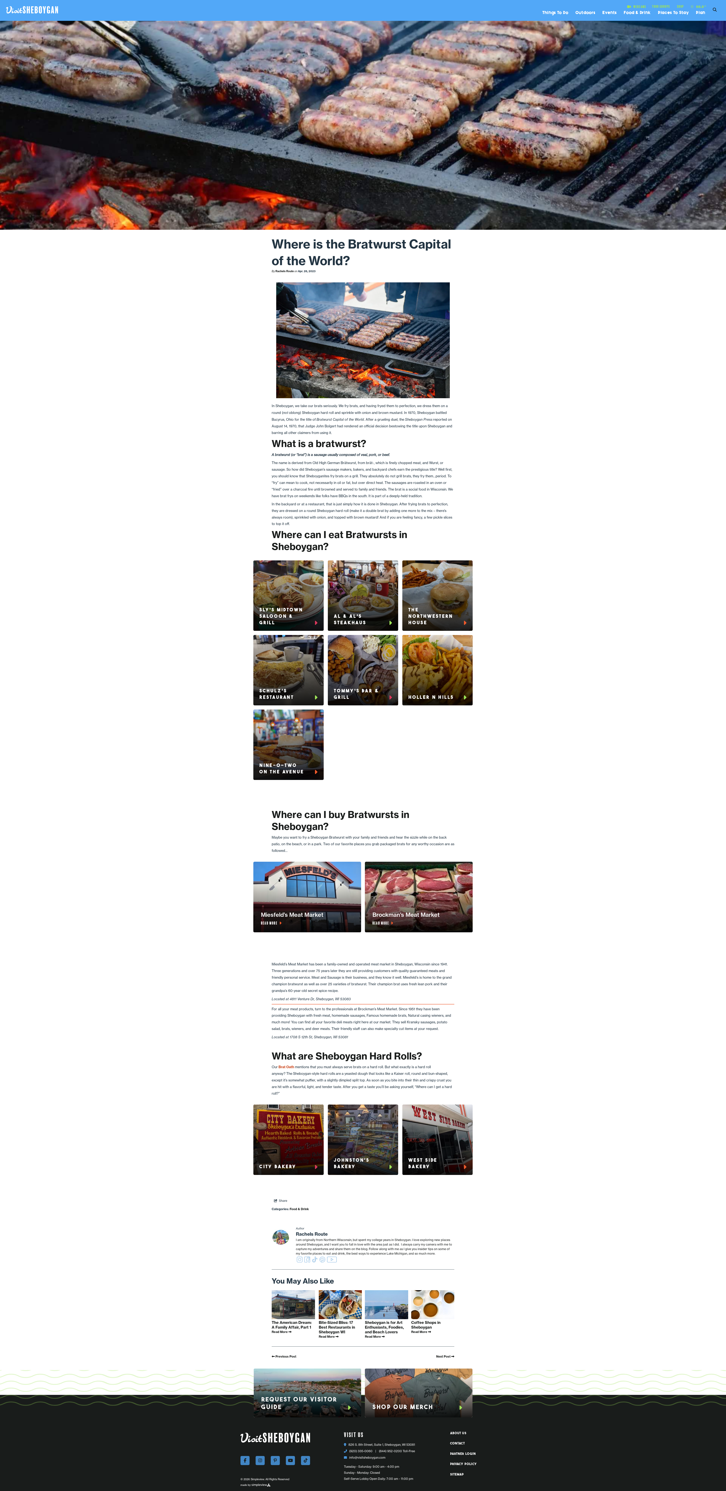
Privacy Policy (463, 1464)
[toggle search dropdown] (714, 10)
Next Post (443, 1356)
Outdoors (585, 13)
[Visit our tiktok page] (305, 1460)
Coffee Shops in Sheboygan (426, 1325)
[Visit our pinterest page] (275, 1460)
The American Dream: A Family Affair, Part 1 (292, 1325)
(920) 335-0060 (360, 1451)
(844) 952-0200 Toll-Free (397, 1451)
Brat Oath (286, 1067)
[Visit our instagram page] (260, 1460)
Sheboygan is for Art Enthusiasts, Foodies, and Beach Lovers (384, 1327)
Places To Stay (673, 13)
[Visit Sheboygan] (32, 10)
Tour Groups (661, 7)
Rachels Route (284, 271)
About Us (458, 1433)
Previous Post (285, 1356)
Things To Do (555, 13)
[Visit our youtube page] (290, 1460)
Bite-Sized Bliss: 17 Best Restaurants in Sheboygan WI (337, 1327)
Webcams (639, 7)
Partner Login (463, 1454)
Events (609, 13)
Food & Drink (637, 13)
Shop (680, 7)
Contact (457, 1443)
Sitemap (457, 1474)
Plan (700, 13)
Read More (280, 1332)
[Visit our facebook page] (245, 1460)
